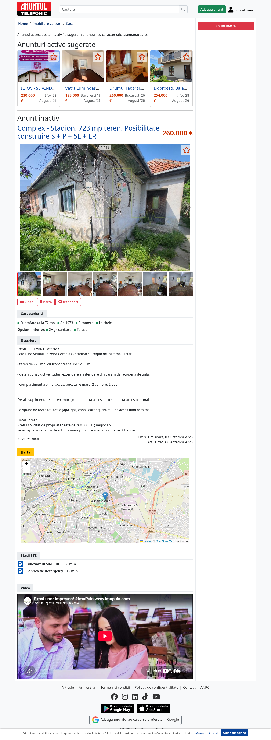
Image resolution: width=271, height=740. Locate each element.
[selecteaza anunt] (53, 57)
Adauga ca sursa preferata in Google (139, 719)
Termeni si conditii (115, 687)
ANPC (204, 687)
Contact (189, 687)
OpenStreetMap (165, 541)
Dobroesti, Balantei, (173, 88)
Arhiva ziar (87, 687)
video (29, 302)
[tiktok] (145, 697)
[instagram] (125, 697)
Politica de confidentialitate (156, 687)
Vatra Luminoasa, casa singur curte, (100, 88)
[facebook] (114, 697)
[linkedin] (135, 697)
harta (47, 302)
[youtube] (156, 697)
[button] (105, 496)
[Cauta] (183, 9)
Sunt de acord (234, 732)
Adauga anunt (211, 9)
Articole (68, 687)
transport (70, 302)
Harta (25, 452)
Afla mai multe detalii (207, 733)
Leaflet (147, 541)
